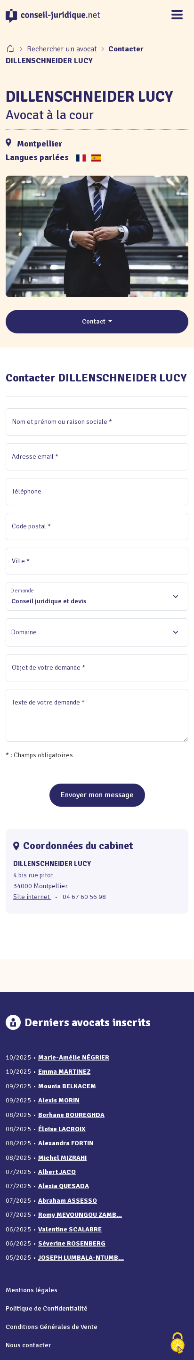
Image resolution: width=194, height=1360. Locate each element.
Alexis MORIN (59, 1100)
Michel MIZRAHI (62, 1158)
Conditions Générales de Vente (51, 1326)
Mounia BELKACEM (67, 1086)
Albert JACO (57, 1172)
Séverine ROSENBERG (71, 1243)
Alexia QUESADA (63, 1186)
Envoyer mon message (97, 795)
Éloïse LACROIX (62, 1129)
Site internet (32, 896)
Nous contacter (28, 1345)
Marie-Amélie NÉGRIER (73, 1057)
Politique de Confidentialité (47, 1308)
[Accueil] (11, 49)
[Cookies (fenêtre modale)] (177, 1344)
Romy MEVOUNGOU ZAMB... (80, 1215)
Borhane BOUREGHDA (71, 1115)
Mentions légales (31, 1290)
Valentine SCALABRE (70, 1229)
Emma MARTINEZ (64, 1072)
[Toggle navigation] (177, 15)
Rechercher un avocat (62, 49)
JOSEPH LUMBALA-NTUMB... (81, 1258)
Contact (94, 321)
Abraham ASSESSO (67, 1201)
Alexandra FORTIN (66, 1143)
